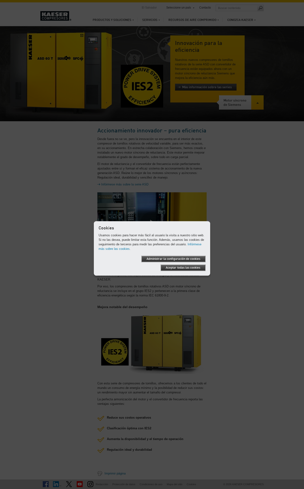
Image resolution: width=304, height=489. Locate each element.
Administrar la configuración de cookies (173, 258)
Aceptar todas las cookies (183, 267)
